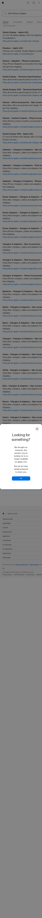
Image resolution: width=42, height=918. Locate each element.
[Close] (37, 428)
